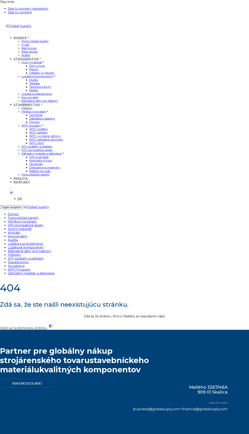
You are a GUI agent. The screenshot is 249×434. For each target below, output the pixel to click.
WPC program (31, 125)
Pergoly (34, 122)
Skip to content (20, 12)
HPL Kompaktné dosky (26, 225)
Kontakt (22, 182)
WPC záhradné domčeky (46, 139)
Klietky (33, 90)
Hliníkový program (33, 111)
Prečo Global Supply (35, 41)
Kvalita (25, 55)
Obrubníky (36, 164)
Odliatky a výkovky (41, 73)
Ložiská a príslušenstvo (36, 94)
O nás (25, 44)
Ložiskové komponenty (37, 76)
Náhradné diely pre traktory (39, 101)
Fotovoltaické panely (35, 174)
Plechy (34, 69)
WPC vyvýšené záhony (45, 136)
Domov (20, 37)
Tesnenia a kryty (40, 87)
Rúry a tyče (37, 66)
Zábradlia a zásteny (42, 118)
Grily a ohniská (38, 157)
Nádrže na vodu (40, 171)
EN (20, 198)
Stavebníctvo (27, 104)
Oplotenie (36, 115)
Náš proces (29, 48)
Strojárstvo (26, 59)
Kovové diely (30, 97)
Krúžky (33, 80)
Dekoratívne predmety (44, 167)
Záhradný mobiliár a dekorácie (41, 153)
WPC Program (19, 269)
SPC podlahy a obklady (36, 146)
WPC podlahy (38, 129)
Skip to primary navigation (28, 8)
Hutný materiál (31, 62)
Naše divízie (29, 51)
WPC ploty (36, 143)
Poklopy (26, 108)
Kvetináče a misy (40, 160)
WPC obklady (38, 132)
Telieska (34, 83)
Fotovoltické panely (23, 218)
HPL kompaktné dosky (37, 150)
